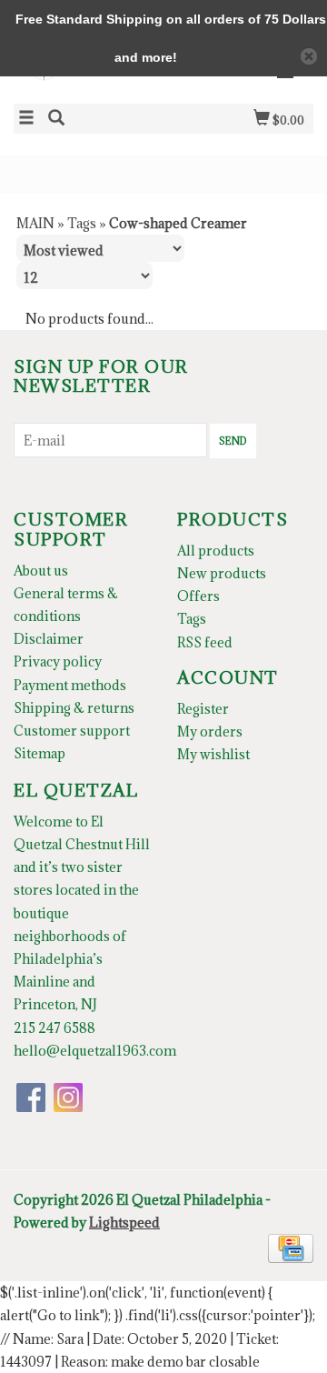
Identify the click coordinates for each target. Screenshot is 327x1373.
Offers (198, 596)
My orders (210, 731)
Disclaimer (49, 638)
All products (215, 550)
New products (221, 573)
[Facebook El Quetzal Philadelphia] (30, 1097)
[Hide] (309, 56)
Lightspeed (124, 1222)
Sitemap (39, 753)
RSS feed (205, 642)
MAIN (35, 223)
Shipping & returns (74, 708)
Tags (81, 223)
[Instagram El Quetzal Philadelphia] (68, 1097)
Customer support (72, 730)
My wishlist (213, 754)
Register (203, 708)
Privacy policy (58, 661)
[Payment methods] (290, 1247)
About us (41, 570)
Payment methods (70, 685)
